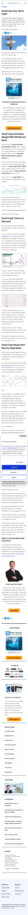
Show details (19, 462)
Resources (5, 884)
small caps (15, 210)
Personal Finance (9, 754)
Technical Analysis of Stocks (13, 839)
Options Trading (9, 749)
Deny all (14, 477)
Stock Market (8, 763)
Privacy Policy (16, 906)
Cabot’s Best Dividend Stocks (13, 816)
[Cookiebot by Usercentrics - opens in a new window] (19, 436)
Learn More (14, 610)
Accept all (14, 467)
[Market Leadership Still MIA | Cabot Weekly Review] (14, 788)
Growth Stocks (9, 740)
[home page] (14, 3)
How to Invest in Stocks (11, 834)
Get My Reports (14, 719)
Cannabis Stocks (9, 731)
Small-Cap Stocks (10, 758)
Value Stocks (8, 772)
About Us (17, 884)
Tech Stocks (8, 767)
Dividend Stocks (9, 735)
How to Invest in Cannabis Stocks (14, 843)
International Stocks (10, 745)
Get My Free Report (14, 658)
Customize (13, 472)
